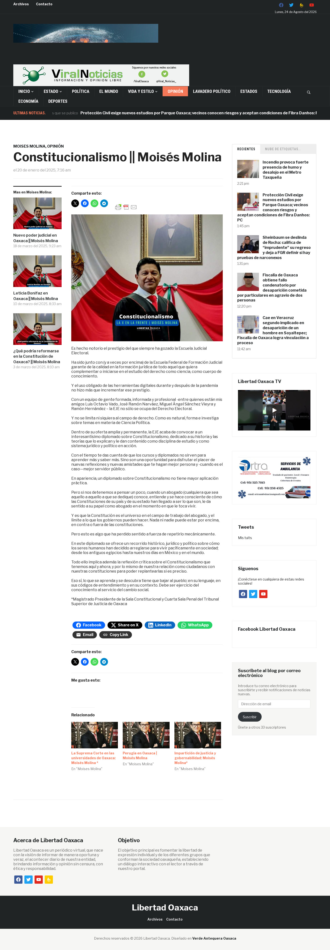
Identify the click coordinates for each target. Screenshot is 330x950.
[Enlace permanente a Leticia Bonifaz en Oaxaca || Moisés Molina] (37, 273)
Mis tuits (245, 538)
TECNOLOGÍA (279, 91)
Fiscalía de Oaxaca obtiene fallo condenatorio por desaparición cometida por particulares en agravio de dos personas (272, 287)
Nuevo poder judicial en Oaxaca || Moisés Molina (35, 238)
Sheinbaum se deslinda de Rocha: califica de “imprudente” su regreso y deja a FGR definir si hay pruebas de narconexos (274, 247)
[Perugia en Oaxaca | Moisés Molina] (146, 735)
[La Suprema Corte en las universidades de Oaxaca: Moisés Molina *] (94, 735)
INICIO (24, 91)
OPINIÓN (175, 91)
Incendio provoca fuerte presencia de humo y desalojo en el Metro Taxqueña (285, 169)
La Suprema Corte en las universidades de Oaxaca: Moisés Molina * (93, 758)
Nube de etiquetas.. (283, 149)
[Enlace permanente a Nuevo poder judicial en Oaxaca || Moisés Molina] (37, 215)
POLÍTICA (80, 91)
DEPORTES (57, 101)
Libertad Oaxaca (165, 907)
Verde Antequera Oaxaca (214, 938)
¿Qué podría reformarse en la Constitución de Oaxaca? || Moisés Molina (36, 356)
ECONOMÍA (28, 101)
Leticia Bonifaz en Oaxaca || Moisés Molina (35, 296)
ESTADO (51, 91)
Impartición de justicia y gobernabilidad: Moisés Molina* (195, 758)
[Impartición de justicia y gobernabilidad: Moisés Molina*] (197, 735)
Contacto (44, 4)
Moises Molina (29, 146)
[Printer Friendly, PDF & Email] (126, 207)
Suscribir (250, 717)
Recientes (246, 149)
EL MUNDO (108, 91)
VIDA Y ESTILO (141, 91)
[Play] (274, 410)
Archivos (21, 4)
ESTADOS (248, 91)
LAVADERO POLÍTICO (211, 91)
